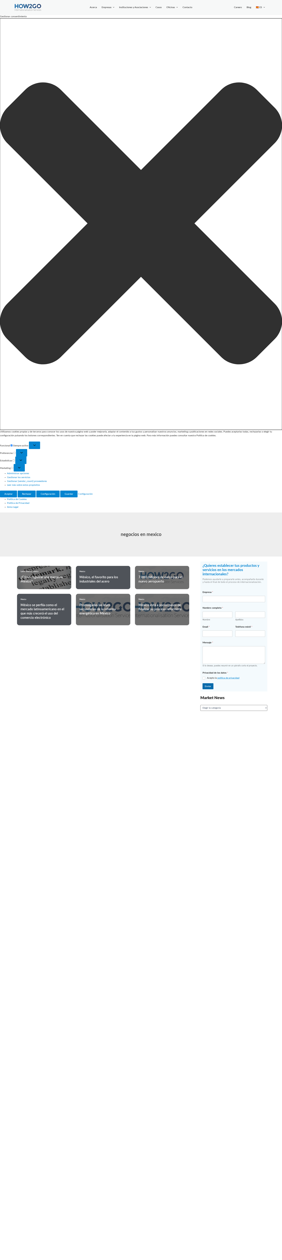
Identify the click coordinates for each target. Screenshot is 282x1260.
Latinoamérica (26, 571)
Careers (238, 7)
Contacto (187, 7)
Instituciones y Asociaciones (133, 7)
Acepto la (223, 678)
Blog (249, 7)
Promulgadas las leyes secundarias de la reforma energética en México (97, 609)
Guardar (69, 494)
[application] (112, 7)
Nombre (206, 620)
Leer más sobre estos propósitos (23, 485)
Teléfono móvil (243, 627)
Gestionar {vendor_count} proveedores (27, 481)
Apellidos (239, 620)
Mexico (35, 571)
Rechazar (26, 494)
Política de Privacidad (18, 503)
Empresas (106, 7)
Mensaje (208, 642)
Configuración (48, 494)
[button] (141, 224)
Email (206, 627)
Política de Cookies (17, 499)
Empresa (208, 592)
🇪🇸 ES (259, 7)
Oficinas (170, 7)
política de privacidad (228, 678)
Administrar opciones (18, 473)
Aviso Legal (12, 507)
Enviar (208, 686)
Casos (159, 7)
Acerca (93, 7)
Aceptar (8, 494)
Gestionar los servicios (18, 477)
